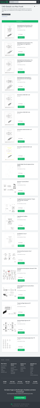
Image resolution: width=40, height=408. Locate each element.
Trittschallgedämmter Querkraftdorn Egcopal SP (25, 286)
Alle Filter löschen (4, 16)
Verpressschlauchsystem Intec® (24, 251)
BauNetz (22, 369)
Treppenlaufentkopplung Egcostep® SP (26, 337)
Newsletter (12, 368)
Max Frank (5, 14)
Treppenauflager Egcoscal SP (24, 303)
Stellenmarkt (13, 373)
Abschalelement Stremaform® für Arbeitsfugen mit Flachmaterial (24, 61)
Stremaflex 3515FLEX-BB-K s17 (24, 129)
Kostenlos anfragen (20, 397)
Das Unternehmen (4, 365)
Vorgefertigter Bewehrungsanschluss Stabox (25, 165)
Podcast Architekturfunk (34, 375)
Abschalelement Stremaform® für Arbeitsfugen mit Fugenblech (24, 43)
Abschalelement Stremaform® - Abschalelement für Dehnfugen (24, 78)
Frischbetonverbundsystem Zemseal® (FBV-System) (27, 269)
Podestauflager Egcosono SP (23, 320)
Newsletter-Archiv (4, 372)
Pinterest (31, 369)
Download (20, 37)
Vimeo (31, 372)
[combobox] (27, 2)
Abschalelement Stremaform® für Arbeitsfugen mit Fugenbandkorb (24, 26)
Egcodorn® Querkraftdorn (23, 181)
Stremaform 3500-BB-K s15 (23, 94)
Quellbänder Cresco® (22, 233)
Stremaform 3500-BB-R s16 (23, 112)
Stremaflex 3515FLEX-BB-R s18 (24, 146)
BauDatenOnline (23, 368)
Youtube (31, 373)
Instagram (31, 368)
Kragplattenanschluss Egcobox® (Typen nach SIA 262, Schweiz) (26, 200)
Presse (2, 369)
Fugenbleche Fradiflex (22, 216)
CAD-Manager (20, 34)
